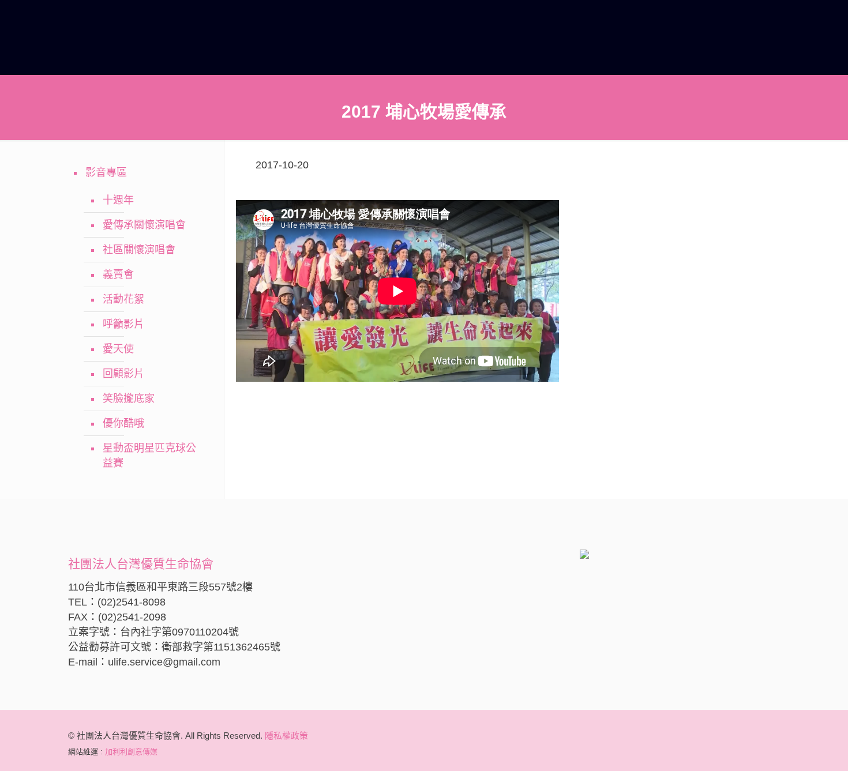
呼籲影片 (123, 324)
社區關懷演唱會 (139, 249)
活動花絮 (123, 299)
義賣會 (118, 274)
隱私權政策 (286, 735)
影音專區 (106, 172)
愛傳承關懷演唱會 (144, 225)
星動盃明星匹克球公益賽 (149, 455)
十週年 (118, 200)
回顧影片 (123, 373)
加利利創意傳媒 (131, 751)
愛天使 (118, 349)
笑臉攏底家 (129, 398)
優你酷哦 (123, 423)
